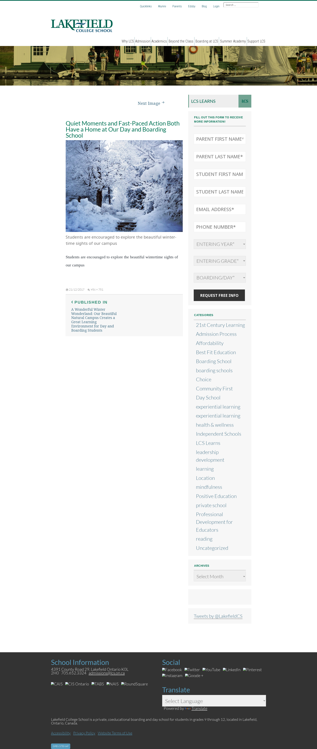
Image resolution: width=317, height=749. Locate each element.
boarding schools (214, 370)
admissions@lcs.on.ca (107, 672)
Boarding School (214, 361)
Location (205, 478)
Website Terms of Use (115, 733)
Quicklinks (146, 6)
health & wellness (215, 425)
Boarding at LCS (206, 41)
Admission (142, 41)
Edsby (191, 6)
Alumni (162, 6)
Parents (177, 6)
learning (205, 469)
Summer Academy (233, 41)
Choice (203, 379)
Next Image (149, 103)
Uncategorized (212, 548)
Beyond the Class (181, 41)
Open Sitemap (60, 746)
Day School (208, 397)
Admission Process (216, 334)
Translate (199, 708)
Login (216, 6)
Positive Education (216, 496)
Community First (214, 388)
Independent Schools (218, 434)
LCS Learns (203, 101)
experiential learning (218, 406)
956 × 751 (97, 289)
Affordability (210, 343)
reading (204, 539)
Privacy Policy (84, 733)
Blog (204, 6)
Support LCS (256, 41)
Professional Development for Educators (214, 522)
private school (211, 505)
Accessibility (61, 733)
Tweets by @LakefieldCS (218, 616)
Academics (159, 41)
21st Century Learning (220, 325)
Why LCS (128, 41)
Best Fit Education (216, 352)
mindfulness (209, 487)
